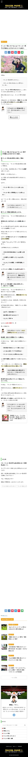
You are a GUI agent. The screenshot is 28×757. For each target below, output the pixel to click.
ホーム (15, 746)
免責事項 (20, 746)
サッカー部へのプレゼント (9, 736)
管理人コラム (4, 615)
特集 (4, 728)
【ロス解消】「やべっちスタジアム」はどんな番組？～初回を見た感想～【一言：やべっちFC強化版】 (17, 669)
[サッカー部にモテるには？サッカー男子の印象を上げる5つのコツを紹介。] (15, 52)
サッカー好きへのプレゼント (9, 486)
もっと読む (14, 677)
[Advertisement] (14, 25)
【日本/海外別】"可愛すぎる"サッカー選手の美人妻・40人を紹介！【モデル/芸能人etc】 (17, 648)
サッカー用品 (6, 733)
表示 (16, 117)
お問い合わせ (9, 746)
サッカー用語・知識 (8, 738)
